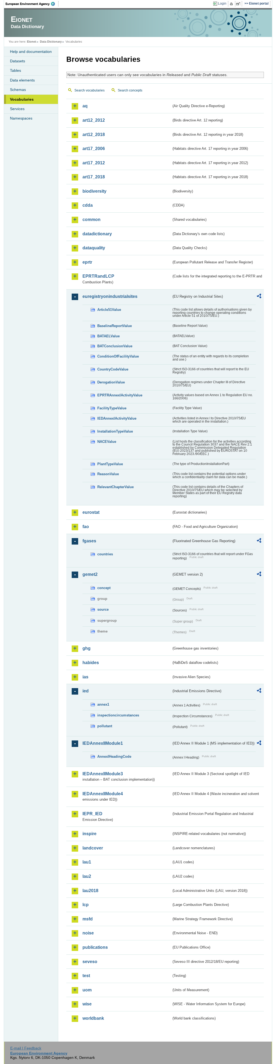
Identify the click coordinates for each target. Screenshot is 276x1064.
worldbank (93, 1018)
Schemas (18, 89)
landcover (92, 848)
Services (17, 109)
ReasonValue (108, 474)
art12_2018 (93, 134)
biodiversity (94, 191)
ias (85, 677)
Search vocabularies (89, 90)
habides (90, 662)
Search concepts (130, 90)
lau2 (86, 876)
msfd (87, 919)
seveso (89, 961)
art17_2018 (93, 177)
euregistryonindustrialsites (109, 296)
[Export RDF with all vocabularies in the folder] (259, 297)
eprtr (87, 262)
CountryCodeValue (112, 369)
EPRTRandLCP (98, 276)
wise (87, 1004)
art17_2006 (93, 148)
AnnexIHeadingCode (114, 756)
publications (95, 947)
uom (87, 990)
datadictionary (97, 234)
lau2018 (90, 890)
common (91, 219)
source (103, 609)
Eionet (31, 41)
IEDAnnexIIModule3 (102, 773)
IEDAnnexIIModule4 (102, 793)
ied (85, 691)
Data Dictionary (51, 41)
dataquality (93, 248)
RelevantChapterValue (115, 487)
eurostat (90, 512)
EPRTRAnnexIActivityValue (119, 395)
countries (105, 554)
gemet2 (90, 574)
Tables (15, 70)
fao (85, 526)
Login (222, 3)
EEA (32, 3)
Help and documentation (31, 51)
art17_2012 (93, 163)
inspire (89, 833)
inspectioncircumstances (118, 715)
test (86, 975)
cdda (87, 205)
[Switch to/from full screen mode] (239, 3)
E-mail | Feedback (25, 1048)
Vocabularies (22, 99)
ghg (86, 648)
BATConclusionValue (114, 346)
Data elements (22, 80)
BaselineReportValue (114, 326)
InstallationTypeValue (115, 431)
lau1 (86, 862)
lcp (85, 904)
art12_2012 (93, 120)
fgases (89, 541)
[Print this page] (232, 3)
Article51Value (109, 310)
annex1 (103, 704)
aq (85, 106)
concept (104, 588)
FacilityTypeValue (111, 408)
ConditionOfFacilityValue (118, 356)
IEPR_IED (92, 813)
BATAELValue (108, 336)
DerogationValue (111, 382)
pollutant (104, 726)
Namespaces (21, 118)
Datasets (17, 61)
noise (88, 933)
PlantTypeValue (110, 464)
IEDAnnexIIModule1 (102, 743)
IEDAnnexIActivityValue (116, 418)
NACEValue (106, 442)
